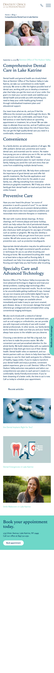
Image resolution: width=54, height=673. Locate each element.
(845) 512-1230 (23, 536)
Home (7, 15)
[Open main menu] (48, 5)
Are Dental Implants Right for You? (18, 427)
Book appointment (13, 543)
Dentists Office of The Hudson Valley (35, 59)
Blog (13, 15)
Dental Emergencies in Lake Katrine (18, 467)
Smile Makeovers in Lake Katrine (17, 506)
